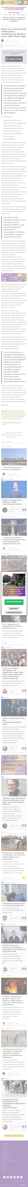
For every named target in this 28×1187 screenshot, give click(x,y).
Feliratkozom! (14, 602)
